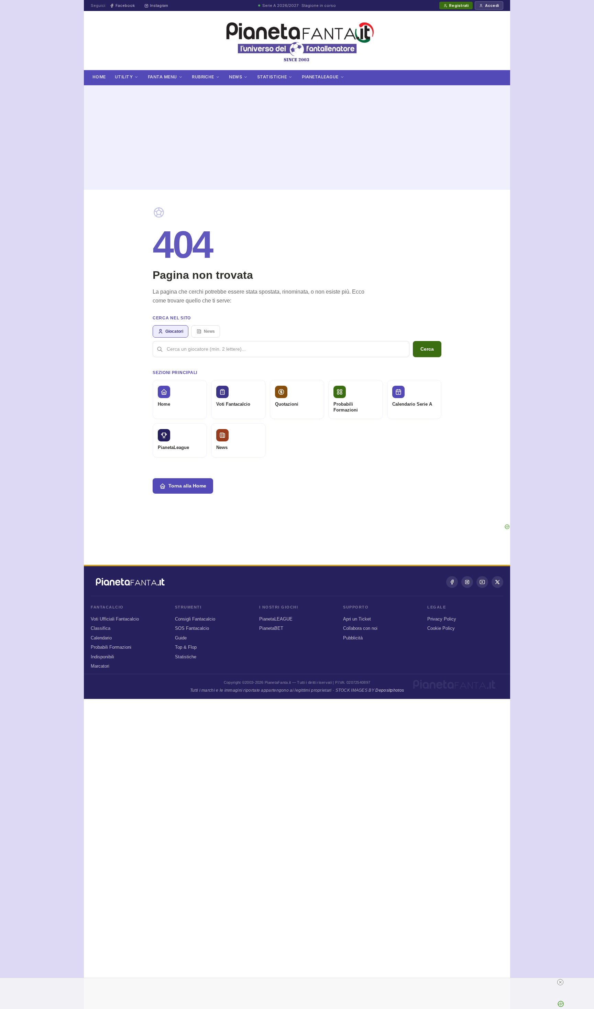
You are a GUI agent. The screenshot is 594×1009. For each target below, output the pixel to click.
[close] (560, 982)
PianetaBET (271, 628)
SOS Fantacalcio (192, 628)
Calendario (101, 637)
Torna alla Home (187, 486)
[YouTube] (482, 582)
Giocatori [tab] (174, 331)
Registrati (459, 5)
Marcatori (100, 666)
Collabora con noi (360, 628)
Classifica (100, 628)
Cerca (427, 349)
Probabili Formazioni (111, 647)
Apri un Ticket (357, 619)
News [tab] (209, 331)
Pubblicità (353, 637)
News (235, 76)
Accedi (492, 5)
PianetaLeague (320, 76)
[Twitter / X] (497, 582)
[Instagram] (467, 582)
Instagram (159, 5)
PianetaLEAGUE (276, 619)
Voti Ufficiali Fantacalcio (115, 619)
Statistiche (272, 76)
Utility (124, 76)
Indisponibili (102, 656)
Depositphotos (389, 690)
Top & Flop (186, 647)
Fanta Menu (162, 76)
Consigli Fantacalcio (195, 619)
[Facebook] (452, 582)
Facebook (125, 5)
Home (99, 76)
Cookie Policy (441, 628)
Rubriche (203, 76)
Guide (181, 637)
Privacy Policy (441, 619)
